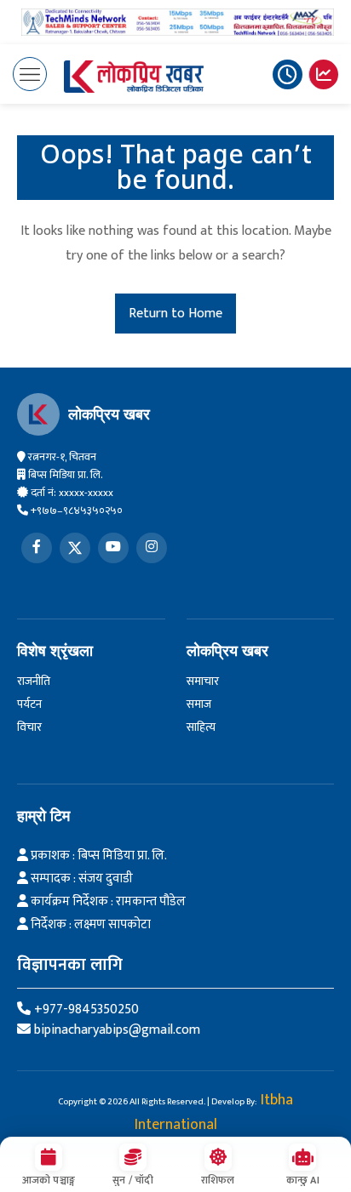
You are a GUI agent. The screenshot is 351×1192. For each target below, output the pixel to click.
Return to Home (175, 313)
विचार (29, 727)
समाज (199, 704)
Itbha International (214, 1112)
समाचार (203, 681)
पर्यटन (29, 704)
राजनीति (33, 681)
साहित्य (201, 727)
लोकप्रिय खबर (109, 414)
